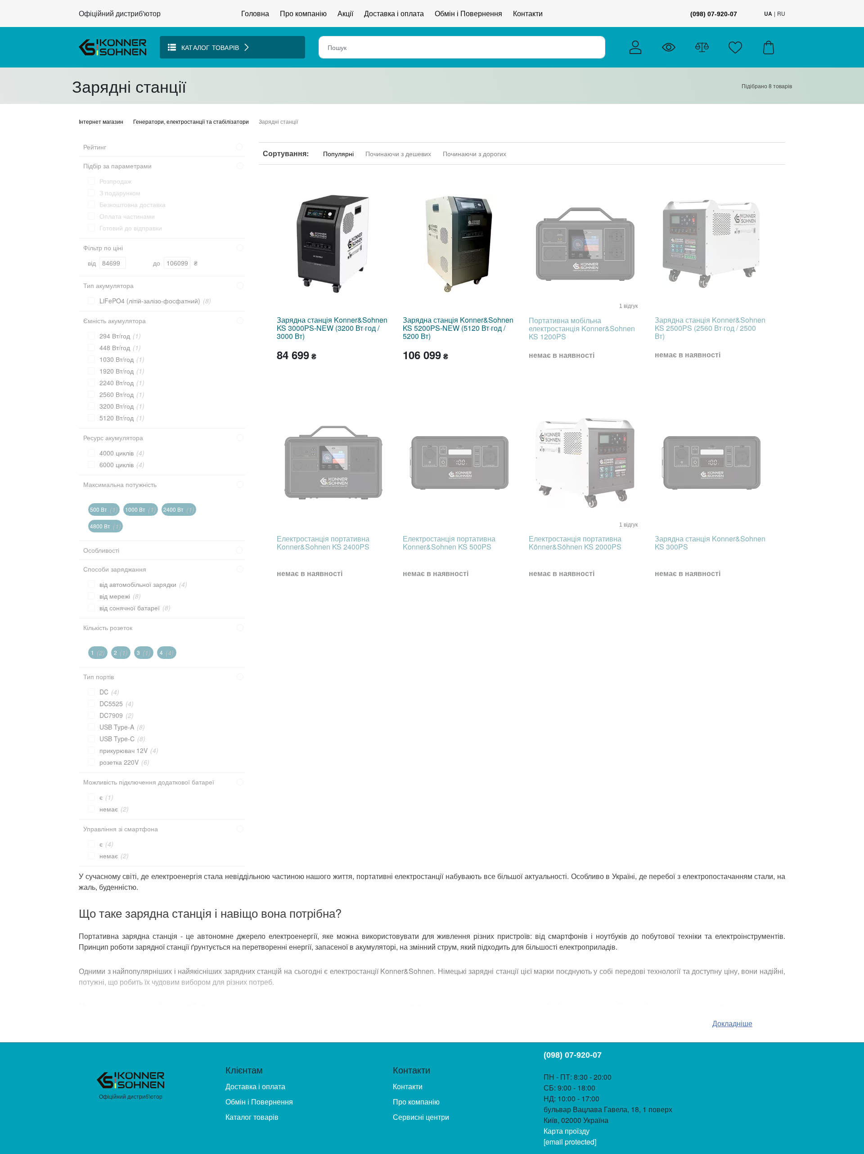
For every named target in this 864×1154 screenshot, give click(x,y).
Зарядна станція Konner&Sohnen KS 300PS (710, 542)
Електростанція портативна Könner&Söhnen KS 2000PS (575, 542)
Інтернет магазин (102, 121)
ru (781, 13)
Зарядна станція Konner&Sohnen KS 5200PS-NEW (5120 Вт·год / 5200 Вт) (458, 328)
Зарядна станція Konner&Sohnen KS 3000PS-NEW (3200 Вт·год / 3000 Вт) (332, 328)
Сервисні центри (421, 1117)
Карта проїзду (567, 1131)
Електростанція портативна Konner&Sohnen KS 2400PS (323, 542)
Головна (255, 13)
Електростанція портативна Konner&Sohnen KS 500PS (449, 542)
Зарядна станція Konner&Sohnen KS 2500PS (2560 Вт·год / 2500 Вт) (710, 328)
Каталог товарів (252, 1117)
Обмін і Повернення (468, 13)
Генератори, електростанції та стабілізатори (191, 121)
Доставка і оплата (394, 13)
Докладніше (732, 1023)
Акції (345, 13)
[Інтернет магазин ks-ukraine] (112, 46)
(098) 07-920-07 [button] (713, 14)
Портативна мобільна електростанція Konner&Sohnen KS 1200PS (582, 328)
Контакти (528, 13)
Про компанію (303, 13)
